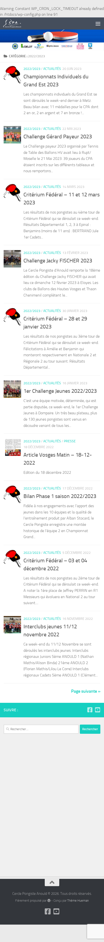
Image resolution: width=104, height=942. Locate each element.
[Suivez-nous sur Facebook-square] (90, 710)
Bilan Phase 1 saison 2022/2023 (59, 496)
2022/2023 (31, 69)
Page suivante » (85, 691)
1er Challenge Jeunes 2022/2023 (60, 391)
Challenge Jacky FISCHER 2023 (57, 261)
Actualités (52, 69)
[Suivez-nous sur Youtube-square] (97, 710)
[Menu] (98, 23)
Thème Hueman (78, 900)
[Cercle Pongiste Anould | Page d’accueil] (15, 23)
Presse (70, 441)
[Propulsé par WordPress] (48, 900)
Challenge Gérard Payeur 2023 (57, 137)
